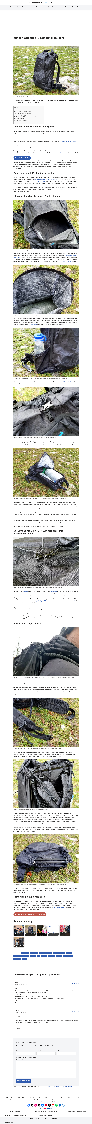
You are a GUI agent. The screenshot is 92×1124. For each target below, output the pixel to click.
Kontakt (31, 1118)
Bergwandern (33, 952)
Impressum (46, 1118)
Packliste (48, 7)
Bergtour (12, 7)
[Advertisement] (46, 21)
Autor (6, 7)
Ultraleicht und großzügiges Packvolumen (23, 115)
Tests (73, 7)
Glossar (32, 7)
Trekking (44, 955)
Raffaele (39, 917)
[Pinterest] (46, 1105)
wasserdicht (17, 958)
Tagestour (67, 7)
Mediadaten (39, 1118)
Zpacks (24, 958)
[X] (32, 1105)
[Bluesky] (42, 1105)
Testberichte (25, 41)
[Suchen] (51, 2)
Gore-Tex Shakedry (29, 593)
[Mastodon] (63, 1105)
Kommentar (19, 1059)
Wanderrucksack (67, 955)
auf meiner (56, 907)
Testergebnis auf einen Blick (20, 120)
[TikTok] (49, 1105)
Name (18, 1050)
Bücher (18, 7)
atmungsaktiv (71, 601)
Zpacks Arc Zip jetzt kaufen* (22, 158)
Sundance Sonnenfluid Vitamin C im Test (15, 1115)
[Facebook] (28, 1105)
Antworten (75, 983)
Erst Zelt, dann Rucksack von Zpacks (22, 111)
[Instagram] (35, 1105)
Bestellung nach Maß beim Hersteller (22, 113)
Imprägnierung (53, 591)
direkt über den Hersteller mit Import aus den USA (47, 179)
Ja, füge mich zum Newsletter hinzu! (26, 1057)
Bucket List (25, 7)
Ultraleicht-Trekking (58, 152)
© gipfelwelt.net (9, 1122)
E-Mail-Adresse (40, 1050)
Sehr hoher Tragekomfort (20, 118)
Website (59, 1050)
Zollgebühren (41, 181)
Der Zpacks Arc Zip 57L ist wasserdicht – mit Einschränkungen (28, 116)
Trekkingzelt (73, 141)
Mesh (54, 952)
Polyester (25, 955)
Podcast (54, 7)
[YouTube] (53, 1105)
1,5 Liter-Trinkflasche (68, 381)
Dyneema (41, 952)
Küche (55, 135)
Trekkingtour (8, 8)
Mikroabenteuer (40, 7)
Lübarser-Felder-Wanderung (46, 1115)
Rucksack (32, 955)
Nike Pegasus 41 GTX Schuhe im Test (76, 1111)
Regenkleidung (22, 597)
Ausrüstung (25, 952)
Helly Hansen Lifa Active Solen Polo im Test (46, 1111)
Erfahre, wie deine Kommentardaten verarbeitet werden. (58, 1086)
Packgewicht (61, 952)
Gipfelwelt (48, 952)
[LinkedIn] (60, 1105)
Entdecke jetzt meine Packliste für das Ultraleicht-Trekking (30, 914)
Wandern (59, 955)
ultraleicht (52, 955)
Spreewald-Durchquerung (15, 1111)
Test (39, 955)
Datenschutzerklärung (56, 1118)
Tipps (78, 7)
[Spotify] (56, 1105)
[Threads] (39, 1105)
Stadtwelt (61, 7)
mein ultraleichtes (65, 141)
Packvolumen (17, 955)
